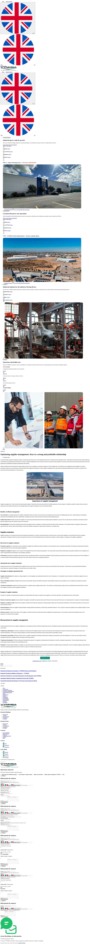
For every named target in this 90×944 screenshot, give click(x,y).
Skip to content (3, 66)
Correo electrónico (4, 782)
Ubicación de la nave (4, 790)
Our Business (5, 698)
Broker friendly (6, 733)
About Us (5, 734)
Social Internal (6, 700)
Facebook (6, 757)
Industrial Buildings (6, 137)
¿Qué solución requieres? (5, 787)
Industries (5, 284)
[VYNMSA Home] (8, 70)
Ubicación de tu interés (4, 843)
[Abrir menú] (17, 70)
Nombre (2, 781)
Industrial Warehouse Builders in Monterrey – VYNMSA (14, 673)
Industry (4, 695)
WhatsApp (6, 745)
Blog (4, 449)
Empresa (2, 786)
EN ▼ (33, 33)
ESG (3, 1)
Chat (5, 743)
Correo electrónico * (4, 910)
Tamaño (2, 794)
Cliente (3, 814)
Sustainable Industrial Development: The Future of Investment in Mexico (18, 680)
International (5, 696)
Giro (3, 815)
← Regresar (3, 775)
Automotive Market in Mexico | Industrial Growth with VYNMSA (17, 678)
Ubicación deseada (4, 818)
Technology (5, 702)
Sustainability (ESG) (7, 736)
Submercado (4, 792)
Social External (6, 699)
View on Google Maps (18, 209)
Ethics (4, 693)
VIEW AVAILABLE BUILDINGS (10, 144)
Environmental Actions (7, 692)
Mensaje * (2, 915)
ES (2, 64)
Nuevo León (5, 714)
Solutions (5, 701)
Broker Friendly (9, 1)
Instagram (6, 755)
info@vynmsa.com (37, 661)
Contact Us (2, 451)
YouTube (6, 754)
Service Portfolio (6, 732)
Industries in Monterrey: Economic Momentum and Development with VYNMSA (20, 675)
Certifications (5, 689)
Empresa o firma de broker (7, 822)
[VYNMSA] (8, 707)
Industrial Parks (6, 210)
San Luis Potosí (6, 716)
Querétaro (5, 718)
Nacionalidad (4, 816)
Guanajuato (5, 717)
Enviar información (4, 802)
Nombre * (2, 905)
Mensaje (3, 801)
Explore (9, 146)
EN (34, 64)
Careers (4, 737)
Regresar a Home (21, 942)
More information (26, 209)
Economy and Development (8, 691)
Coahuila (4, 715)
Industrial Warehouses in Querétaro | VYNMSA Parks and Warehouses (18, 671)
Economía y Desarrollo (7, 690)
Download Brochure (8, 209)
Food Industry (5, 694)
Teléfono (2, 783)
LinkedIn (6, 752)
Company (5, 359)
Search (1, 663)
